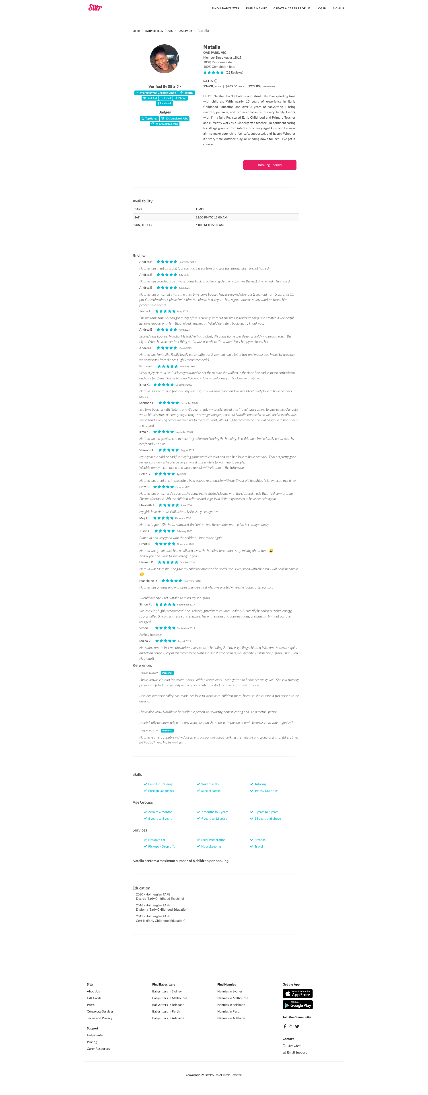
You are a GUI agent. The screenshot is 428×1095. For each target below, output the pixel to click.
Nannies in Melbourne (232, 998)
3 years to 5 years (265, 812)
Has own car (156, 840)
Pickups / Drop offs (161, 846)
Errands (259, 840)
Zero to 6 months (159, 812)
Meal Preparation (213, 840)
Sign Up (338, 8)
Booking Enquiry (270, 165)
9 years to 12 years (213, 818)
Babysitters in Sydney (167, 991)
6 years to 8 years (159, 818)
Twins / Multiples (265, 790)
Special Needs (210, 790)
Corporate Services (100, 1011)
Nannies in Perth (229, 1011)
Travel (258, 846)
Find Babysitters (163, 984)
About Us (93, 991)
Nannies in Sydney (230, 991)
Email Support (296, 1052)
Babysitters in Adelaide (168, 1018)
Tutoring (259, 784)
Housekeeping (210, 846)
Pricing (92, 1042)
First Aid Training (159, 784)
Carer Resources (98, 1048)
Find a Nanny (256, 8)
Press (91, 1004)
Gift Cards (94, 998)
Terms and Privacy (99, 1018)
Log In (321, 8)
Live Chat (293, 1046)
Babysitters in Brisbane (168, 1004)
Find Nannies (226, 984)
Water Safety (209, 784)
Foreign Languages (160, 790)
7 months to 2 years (214, 812)
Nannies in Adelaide (231, 1018)
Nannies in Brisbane (231, 1004)
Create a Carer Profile (292, 8)
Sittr (136, 31)
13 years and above (267, 818)
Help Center (95, 1035)
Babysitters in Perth (166, 1011)
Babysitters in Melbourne (169, 998)
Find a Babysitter (225, 8)
